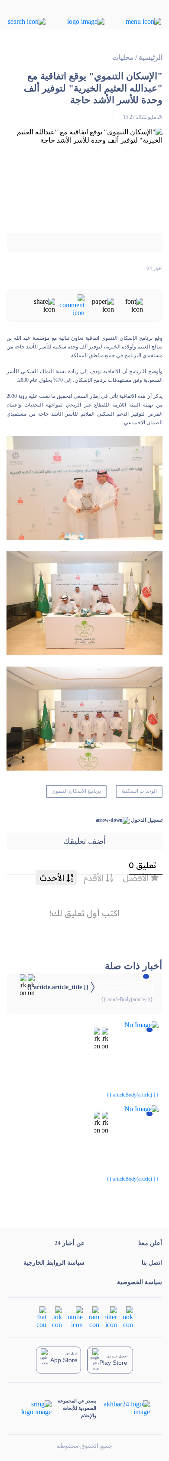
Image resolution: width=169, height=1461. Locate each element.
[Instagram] (94, 1316)
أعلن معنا (150, 1243)
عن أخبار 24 (69, 1243)
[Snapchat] (41, 1316)
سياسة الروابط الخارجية (53, 1262)
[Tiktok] (57, 1316)
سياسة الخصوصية (139, 1282)
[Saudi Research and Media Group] (36, 1408)
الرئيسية (150, 57)
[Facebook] (128, 1316)
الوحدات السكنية (139, 791)
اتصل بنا (152, 1262)
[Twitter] (111, 1316)
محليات (122, 57)
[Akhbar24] (123, 1408)
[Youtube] (75, 1316)
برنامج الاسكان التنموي (76, 791)
